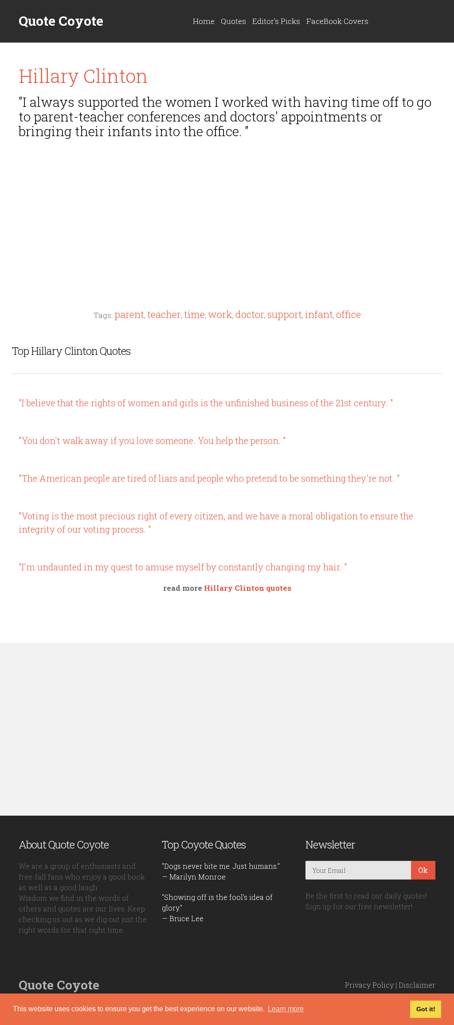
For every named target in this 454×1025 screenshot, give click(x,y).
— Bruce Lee (183, 918)
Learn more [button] (286, 1009)
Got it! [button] (425, 1009)
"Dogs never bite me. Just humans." (221, 866)
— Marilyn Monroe (194, 876)
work (220, 314)
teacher (164, 314)
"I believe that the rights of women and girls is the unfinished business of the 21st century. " (206, 402)
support (284, 314)
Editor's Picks (276, 21)
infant (319, 314)
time (194, 314)
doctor (249, 314)
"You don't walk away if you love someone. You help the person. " (152, 440)
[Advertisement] (227, 207)
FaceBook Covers (337, 21)
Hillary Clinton (83, 75)
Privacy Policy (369, 985)
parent (129, 314)
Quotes (233, 21)
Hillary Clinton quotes (247, 588)
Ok (423, 870)
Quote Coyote (61, 20)
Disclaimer (417, 985)
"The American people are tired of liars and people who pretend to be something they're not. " (209, 478)
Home (204, 21)
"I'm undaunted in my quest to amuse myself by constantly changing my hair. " (183, 567)
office (348, 314)
